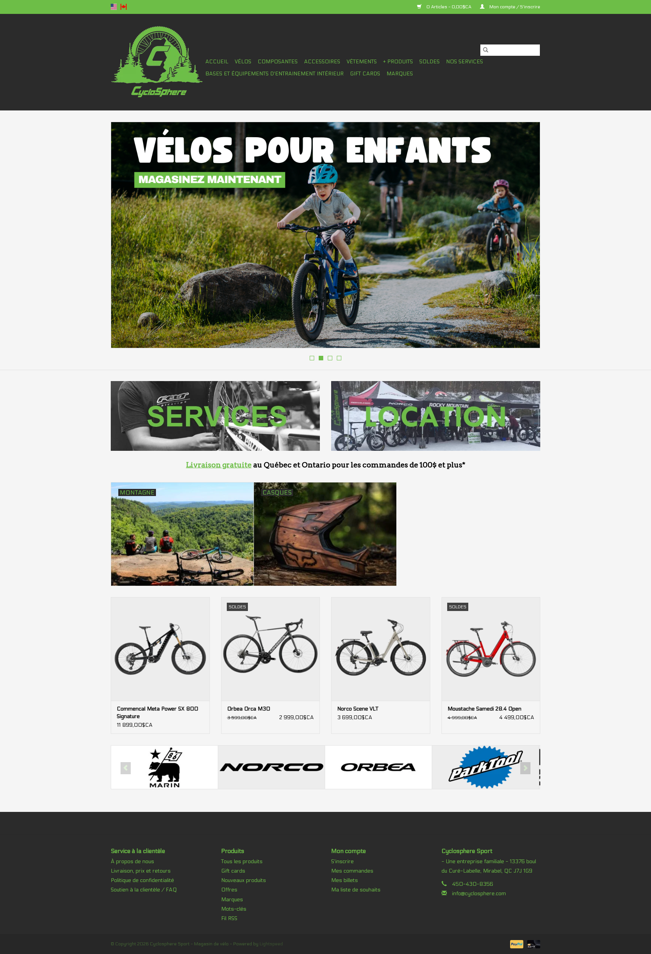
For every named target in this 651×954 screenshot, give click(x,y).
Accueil (216, 61)
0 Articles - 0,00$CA (448, 6)
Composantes (278, 61)
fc (124, 7)
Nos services (464, 61)
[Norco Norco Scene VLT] (380, 649)
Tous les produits (242, 861)
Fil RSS (229, 918)
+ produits (398, 61)
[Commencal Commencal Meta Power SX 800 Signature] (160, 649)
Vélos (243, 61)
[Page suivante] (525, 237)
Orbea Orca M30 (248, 709)
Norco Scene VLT (357, 709)
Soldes (429, 61)
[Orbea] (271, 767)
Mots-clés (233, 909)
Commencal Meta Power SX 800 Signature (157, 713)
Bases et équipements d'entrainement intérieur (274, 73)
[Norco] (164, 767)
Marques (400, 73)
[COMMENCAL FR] (325, 235)
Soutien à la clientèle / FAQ (144, 890)
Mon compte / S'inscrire (514, 6)
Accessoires (322, 61)
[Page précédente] (126, 237)
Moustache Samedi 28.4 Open (484, 709)
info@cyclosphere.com (479, 893)
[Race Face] (485, 767)
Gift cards (365, 73)
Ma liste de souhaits (356, 890)
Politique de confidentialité (142, 880)
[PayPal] (515, 943)
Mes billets (344, 880)
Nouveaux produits (243, 880)
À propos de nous (132, 861)
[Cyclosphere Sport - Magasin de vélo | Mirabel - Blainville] (157, 62)
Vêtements (362, 61)
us (114, 7)
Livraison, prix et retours (141, 871)
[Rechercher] (485, 50)
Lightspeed (271, 943)
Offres (229, 890)
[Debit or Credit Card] (532, 943)
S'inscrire (342, 861)
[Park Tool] (378, 767)
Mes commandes (352, 871)
